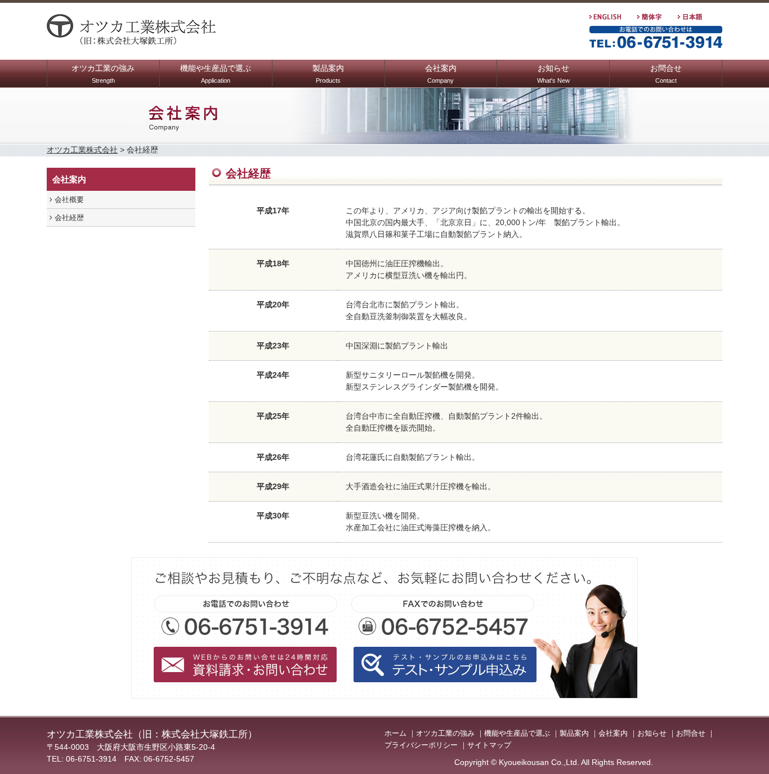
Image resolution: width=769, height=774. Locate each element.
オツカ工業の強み (103, 74)
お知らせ (553, 74)
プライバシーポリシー (421, 745)
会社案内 (441, 74)
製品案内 (328, 74)
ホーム (395, 733)
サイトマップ (489, 745)
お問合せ (666, 74)
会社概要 (68, 199)
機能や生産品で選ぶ (215, 74)
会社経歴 (68, 217)
